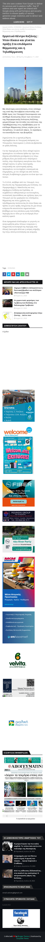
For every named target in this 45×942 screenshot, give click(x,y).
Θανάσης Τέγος (9, 57)
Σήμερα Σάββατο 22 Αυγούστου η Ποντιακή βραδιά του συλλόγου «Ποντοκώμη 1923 (28, 290)
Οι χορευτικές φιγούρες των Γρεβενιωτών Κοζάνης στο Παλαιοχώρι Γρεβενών (26, 302)
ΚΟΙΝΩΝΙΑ (18, 27)
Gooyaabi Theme (22, 938)
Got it (29, 22)
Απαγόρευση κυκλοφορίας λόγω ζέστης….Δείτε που (28, 314)
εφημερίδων (31, 819)
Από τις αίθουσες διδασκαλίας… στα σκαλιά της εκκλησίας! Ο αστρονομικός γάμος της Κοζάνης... (28, 874)
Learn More (19, 22)
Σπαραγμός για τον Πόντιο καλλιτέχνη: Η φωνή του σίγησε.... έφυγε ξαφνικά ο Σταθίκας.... (25, 859)
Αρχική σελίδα (7, 27)
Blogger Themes (23, 936)
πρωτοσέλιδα (22, 819)
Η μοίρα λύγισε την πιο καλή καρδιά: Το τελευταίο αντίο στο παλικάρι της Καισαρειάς (28, 846)
